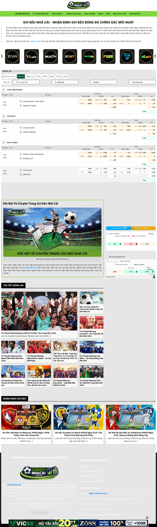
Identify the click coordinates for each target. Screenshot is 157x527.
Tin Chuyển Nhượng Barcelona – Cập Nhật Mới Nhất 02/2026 (64, 382)
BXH (108, 14)
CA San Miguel (140, 236)
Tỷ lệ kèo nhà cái (40, 14)
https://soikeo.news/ (98, 493)
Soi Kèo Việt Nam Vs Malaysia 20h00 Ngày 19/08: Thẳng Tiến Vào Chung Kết (26, 434)
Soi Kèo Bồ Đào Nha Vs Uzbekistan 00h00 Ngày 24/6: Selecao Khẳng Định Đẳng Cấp (130, 434)
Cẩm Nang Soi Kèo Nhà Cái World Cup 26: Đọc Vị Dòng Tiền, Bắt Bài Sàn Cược (38, 382)
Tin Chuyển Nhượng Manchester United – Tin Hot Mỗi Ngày (39, 358)
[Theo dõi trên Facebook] (33, 513)
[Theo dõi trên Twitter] (41, 513)
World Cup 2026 (73, 14)
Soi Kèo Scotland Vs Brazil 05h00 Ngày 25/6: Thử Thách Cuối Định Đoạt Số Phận (78, 434)
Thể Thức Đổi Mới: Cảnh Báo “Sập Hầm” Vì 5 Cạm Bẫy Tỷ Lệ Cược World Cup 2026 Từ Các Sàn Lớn (65, 357)
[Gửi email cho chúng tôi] (46, 513)
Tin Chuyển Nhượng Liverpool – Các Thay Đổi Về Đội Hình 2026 (91, 333)
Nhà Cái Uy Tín (119, 14)
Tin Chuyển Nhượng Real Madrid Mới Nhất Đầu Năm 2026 (12, 358)
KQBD (100, 14)
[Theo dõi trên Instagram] (37, 513)
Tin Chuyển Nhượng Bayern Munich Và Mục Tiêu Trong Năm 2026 (28, 333)
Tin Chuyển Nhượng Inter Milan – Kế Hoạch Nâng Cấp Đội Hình (91, 358)
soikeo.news (34, 41)
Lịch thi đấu (89, 14)
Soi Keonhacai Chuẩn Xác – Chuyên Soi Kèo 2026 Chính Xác (12, 382)
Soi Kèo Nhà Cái (22, 14)
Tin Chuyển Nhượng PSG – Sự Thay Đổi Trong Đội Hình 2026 (91, 382)
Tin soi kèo (57, 14)
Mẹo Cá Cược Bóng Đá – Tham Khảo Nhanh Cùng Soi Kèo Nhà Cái (91, 309)
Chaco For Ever (120, 236)
